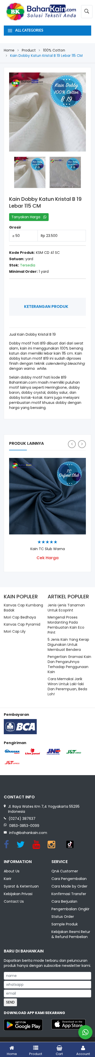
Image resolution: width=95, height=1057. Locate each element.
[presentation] (72, 444)
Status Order (62, 916)
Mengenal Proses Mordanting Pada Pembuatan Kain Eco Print (66, 625)
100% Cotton (54, 50)
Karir (7, 878)
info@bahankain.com (28, 832)
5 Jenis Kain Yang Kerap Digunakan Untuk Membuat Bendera (68, 644)
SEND (10, 1002)
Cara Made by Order (69, 886)
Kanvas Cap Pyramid (22, 624)
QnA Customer (64, 871)
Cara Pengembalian (69, 878)
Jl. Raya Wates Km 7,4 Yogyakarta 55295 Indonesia (44, 809)
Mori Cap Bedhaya (20, 617)
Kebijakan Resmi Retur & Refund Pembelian (70, 934)
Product (29, 50)
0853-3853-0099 (24, 825)
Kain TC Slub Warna (47, 549)
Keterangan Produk (46, 306)
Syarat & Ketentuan (21, 886)
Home (9, 50)
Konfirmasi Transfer (68, 893)
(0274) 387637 (22, 818)
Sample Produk (64, 924)
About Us (12, 871)
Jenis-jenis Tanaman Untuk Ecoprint (66, 608)
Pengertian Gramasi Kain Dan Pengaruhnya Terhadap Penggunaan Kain (69, 664)
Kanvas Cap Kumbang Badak (23, 608)
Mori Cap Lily (15, 631)
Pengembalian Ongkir (70, 909)
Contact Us (14, 901)
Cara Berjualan (64, 901)
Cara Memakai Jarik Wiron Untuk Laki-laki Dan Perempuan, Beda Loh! (67, 686)
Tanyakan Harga (27, 216)
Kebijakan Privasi (18, 893)
